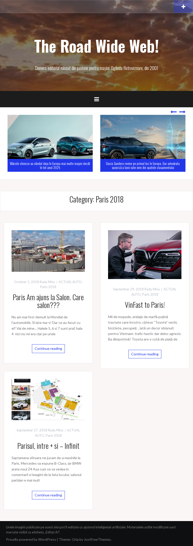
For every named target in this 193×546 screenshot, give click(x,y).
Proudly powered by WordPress (31, 539)
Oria (75, 539)
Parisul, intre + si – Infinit (48, 445)
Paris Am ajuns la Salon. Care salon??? (48, 301)
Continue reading (48, 348)
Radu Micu (47, 282)
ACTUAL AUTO (70, 282)
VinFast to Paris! (145, 304)
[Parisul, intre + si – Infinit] (48, 399)
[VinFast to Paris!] (144, 254)
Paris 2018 (48, 287)
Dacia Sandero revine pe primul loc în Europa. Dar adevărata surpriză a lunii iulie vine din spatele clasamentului (51, 165)
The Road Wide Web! (96, 45)
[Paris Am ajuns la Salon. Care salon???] (48, 250)
